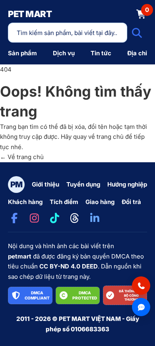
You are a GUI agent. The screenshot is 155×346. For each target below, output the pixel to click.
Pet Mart (30, 14)
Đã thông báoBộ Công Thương (131, 295)
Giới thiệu (45, 184)
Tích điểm (64, 202)
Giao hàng (99, 202)
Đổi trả (131, 202)
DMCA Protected (84, 295)
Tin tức (101, 53)
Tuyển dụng (83, 184)
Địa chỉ (137, 53)
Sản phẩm (22, 53)
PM (16, 185)
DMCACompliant (37, 295)
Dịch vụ (64, 53)
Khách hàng (25, 202)
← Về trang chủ (22, 157)
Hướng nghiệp (127, 184)
